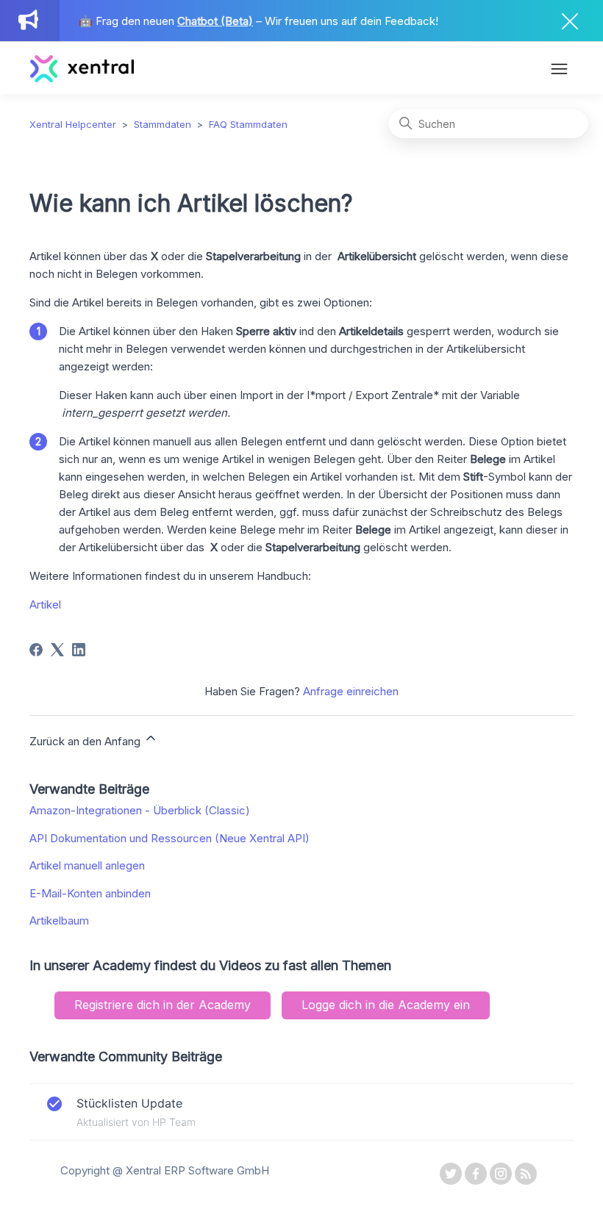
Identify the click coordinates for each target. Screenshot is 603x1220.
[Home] (82, 78)
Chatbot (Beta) (215, 21)
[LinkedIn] (78, 649)
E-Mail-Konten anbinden (90, 893)
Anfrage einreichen (351, 691)
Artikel (45, 604)
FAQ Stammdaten (248, 124)
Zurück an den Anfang (86, 741)
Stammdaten (162, 124)
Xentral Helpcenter (72, 124)
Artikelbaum (59, 920)
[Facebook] (36, 649)
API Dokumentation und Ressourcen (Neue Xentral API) (169, 838)
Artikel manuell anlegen (87, 865)
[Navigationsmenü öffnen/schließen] (559, 71)
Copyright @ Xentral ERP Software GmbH (164, 1170)
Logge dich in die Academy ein (386, 1004)
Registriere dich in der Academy (162, 1004)
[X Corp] (57, 649)
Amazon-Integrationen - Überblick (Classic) (139, 810)
